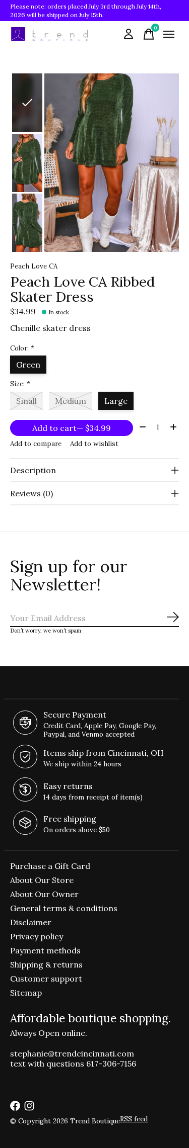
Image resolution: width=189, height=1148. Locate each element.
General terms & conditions (63, 908)
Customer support (46, 979)
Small (26, 401)
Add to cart (71, 428)
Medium (70, 401)
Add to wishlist (94, 443)
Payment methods (45, 950)
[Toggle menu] (169, 34)
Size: (20, 384)
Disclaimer (30, 922)
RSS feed (134, 1119)
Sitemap (26, 993)
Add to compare (35, 443)
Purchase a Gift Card (50, 866)
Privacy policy (36, 936)
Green (28, 365)
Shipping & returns (46, 964)
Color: (22, 348)
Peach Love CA (33, 266)
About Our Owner (44, 894)
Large (116, 401)
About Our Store (42, 880)
